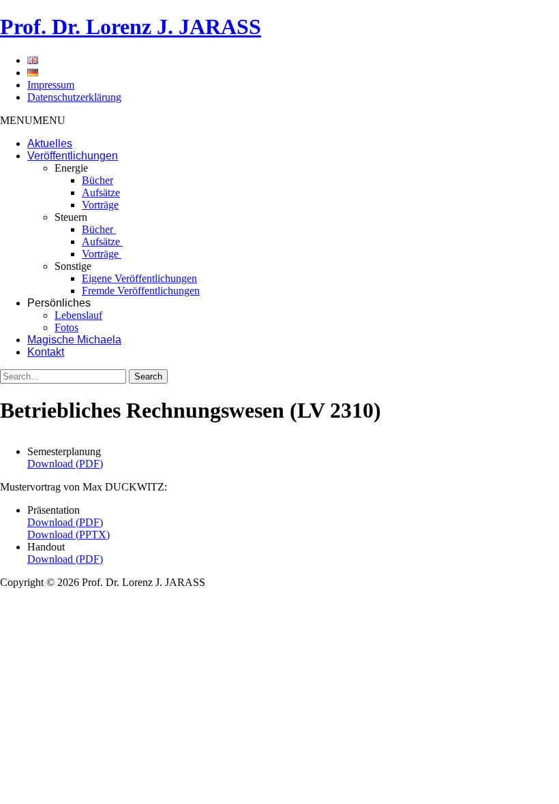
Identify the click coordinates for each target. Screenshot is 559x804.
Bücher (97, 180)
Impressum (50, 85)
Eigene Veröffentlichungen (139, 278)
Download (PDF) (65, 463)
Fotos (66, 327)
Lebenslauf (78, 315)
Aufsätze (101, 192)
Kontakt (45, 352)
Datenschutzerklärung (74, 97)
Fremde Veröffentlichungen (141, 290)
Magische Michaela (74, 339)
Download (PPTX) (68, 534)
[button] (32, 120)
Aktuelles (49, 143)
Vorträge (100, 205)
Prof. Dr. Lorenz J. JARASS (130, 26)
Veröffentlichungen (72, 155)
